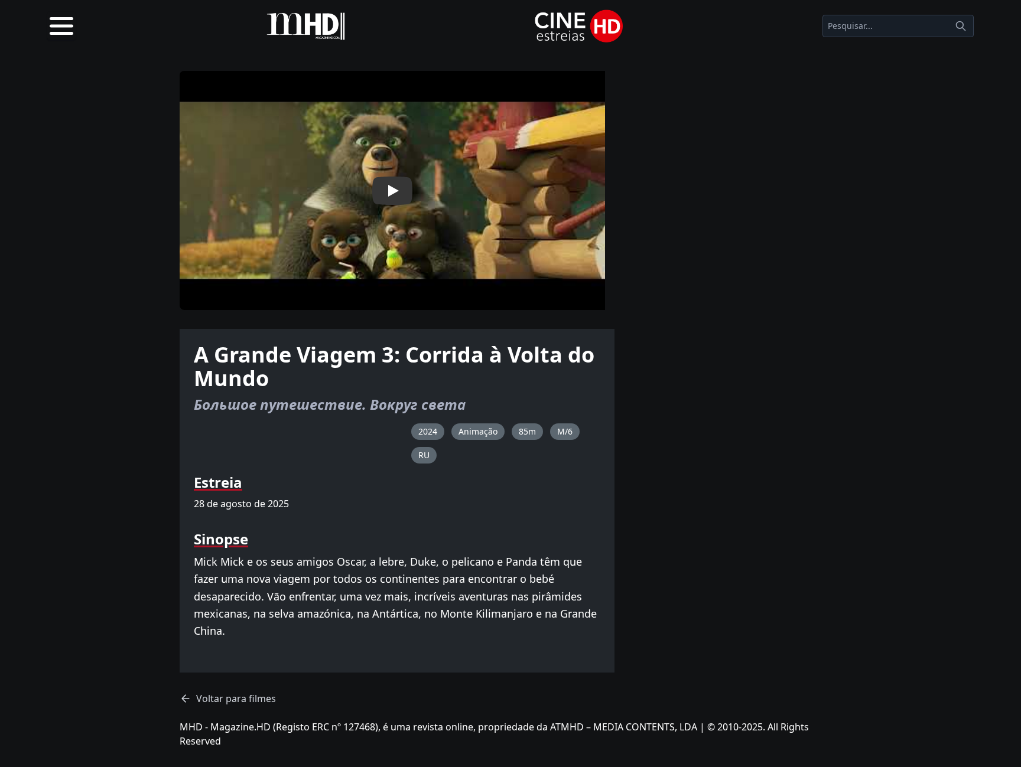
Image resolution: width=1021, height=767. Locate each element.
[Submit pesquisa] (960, 26)
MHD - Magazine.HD (225, 726)
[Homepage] (579, 26)
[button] (392, 190)
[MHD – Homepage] (305, 26)
